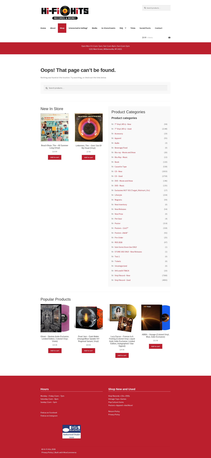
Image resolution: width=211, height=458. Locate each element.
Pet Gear (118, 218)
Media (94, 28)
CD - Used (118, 176)
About (53, 28)
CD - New (118, 171)
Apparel (118, 138)
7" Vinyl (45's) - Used (123, 129)
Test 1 (117, 256)
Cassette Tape (121, 166)
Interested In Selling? (78, 28)
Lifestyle (118, 195)
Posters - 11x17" (121, 228)
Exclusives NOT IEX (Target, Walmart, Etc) (132, 190)
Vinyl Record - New (122, 275)
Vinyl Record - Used (122, 280)
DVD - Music (119, 185)
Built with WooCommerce (65, 452)
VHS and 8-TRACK (122, 270)
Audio (117, 143)
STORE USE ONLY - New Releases (128, 251)
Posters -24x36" (121, 233)
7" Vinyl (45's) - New (123, 124)
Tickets (118, 261)
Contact (158, 28)
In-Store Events (108, 28)
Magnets (118, 199)
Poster (117, 223)
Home (43, 28)
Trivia (132, 28)
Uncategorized (121, 266)
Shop (62, 28)
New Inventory (121, 204)
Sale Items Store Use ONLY (126, 247)
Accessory (119, 133)
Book (117, 162)
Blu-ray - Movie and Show (125, 152)
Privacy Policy (114, 414)
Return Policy (114, 411)
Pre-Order (119, 237)
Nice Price (119, 214)
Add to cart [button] (54, 157)
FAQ (121, 28)
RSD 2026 (118, 242)
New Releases (120, 209)
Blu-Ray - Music (121, 157)
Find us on (49, 412)
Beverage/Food (121, 148)
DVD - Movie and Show (124, 181)
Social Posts (145, 28)
